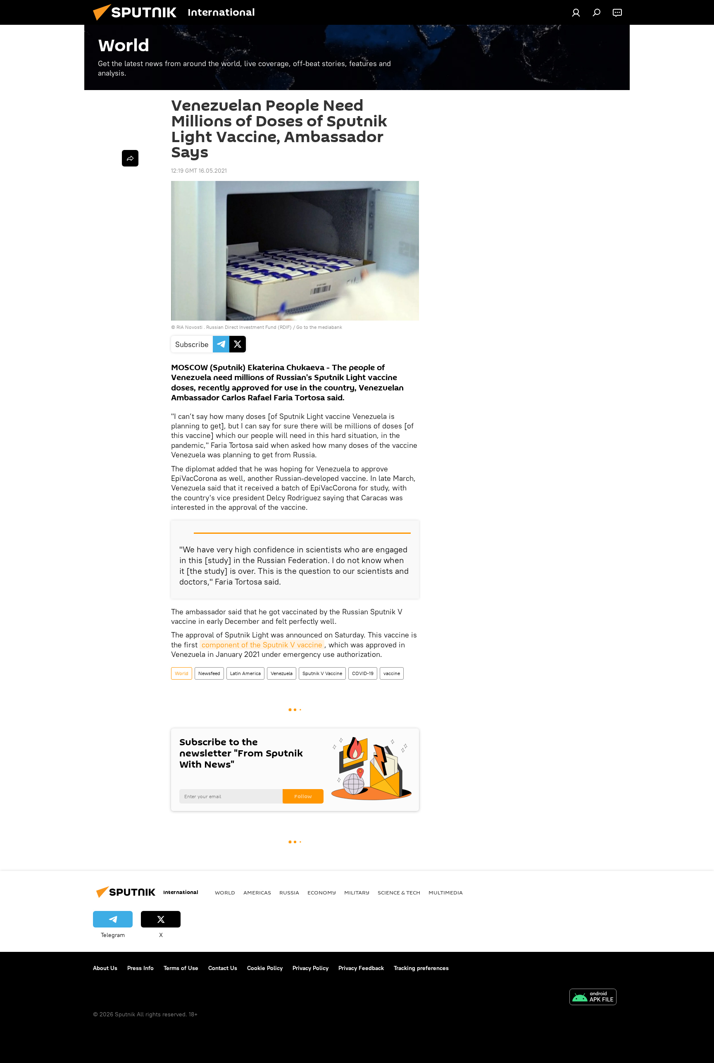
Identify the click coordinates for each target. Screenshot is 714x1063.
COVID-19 (363, 673)
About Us (105, 968)
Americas (257, 892)
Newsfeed (209, 673)
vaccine (391, 673)
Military (356, 892)
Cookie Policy (265, 968)
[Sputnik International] (138, 22)
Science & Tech (399, 892)
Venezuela (282, 673)
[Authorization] (576, 12)
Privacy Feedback (361, 968)
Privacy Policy (310, 968)
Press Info (140, 968)
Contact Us (222, 968)
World (181, 673)
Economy (321, 892)
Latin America (245, 673)
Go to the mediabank (319, 327)
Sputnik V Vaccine (322, 673)
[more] (130, 158)
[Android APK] (593, 998)
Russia (289, 892)
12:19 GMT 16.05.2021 (199, 170)
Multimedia (445, 892)
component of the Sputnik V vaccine (262, 644)
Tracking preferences (421, 968)
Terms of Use (181, 968)
